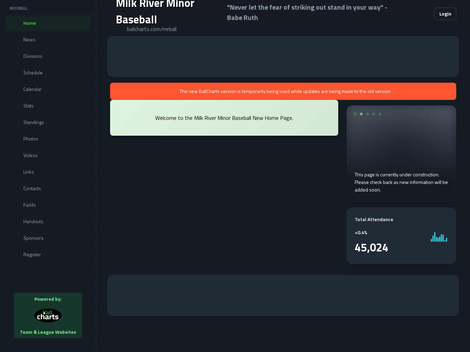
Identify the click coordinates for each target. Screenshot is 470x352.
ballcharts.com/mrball (152, 29)
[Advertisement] (283, 56)
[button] (408, 14)
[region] (48, 176)
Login (445, 13)
